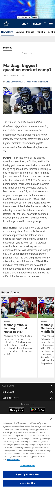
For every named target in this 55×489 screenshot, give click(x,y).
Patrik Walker (32, 82)
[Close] (51, 418)
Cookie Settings (27, 465)
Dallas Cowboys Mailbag (16, 82)
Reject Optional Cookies (27, 474)
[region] (27, 451)
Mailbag (7, 47)
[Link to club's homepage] (6, 22)
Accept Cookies (27, 483)
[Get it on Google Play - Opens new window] (37, 411)
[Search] (45, 23)
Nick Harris (43, 82)
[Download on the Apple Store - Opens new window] (16, 410)
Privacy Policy (13, 459)
